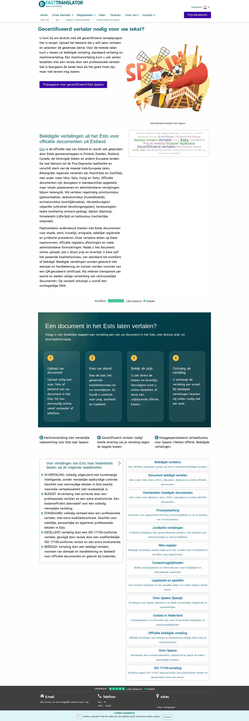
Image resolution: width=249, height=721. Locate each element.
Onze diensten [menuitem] (61, 15)
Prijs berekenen (197, 14)
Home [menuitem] (44, 15)
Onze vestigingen (166, 707)
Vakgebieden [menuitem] (85, 15)
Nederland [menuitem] (196, 7)
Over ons (45, 20)
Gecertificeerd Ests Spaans (108, 20)
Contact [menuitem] (147, 15)
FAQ (57, 20)
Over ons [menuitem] (131, 15)
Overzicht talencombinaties (78, 20)
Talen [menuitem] (102, 15)
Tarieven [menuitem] (115, 15)
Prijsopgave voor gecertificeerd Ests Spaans (73, 84)
